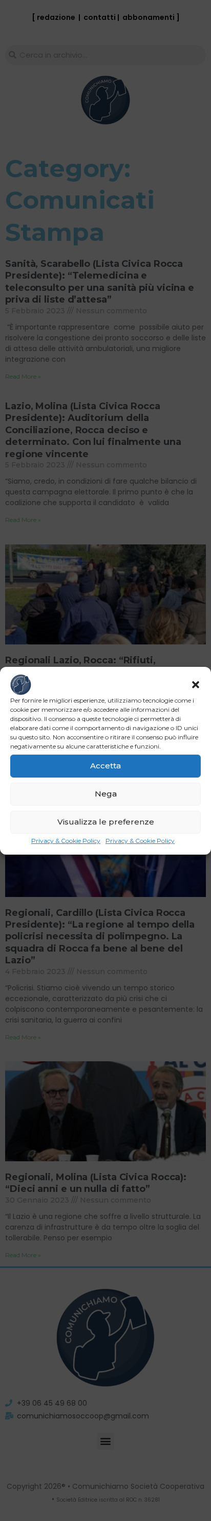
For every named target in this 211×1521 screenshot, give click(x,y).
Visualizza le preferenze (105, 822)
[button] (196, 684)
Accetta (105, 765)
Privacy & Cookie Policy (65, 840)
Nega (106, 794)
